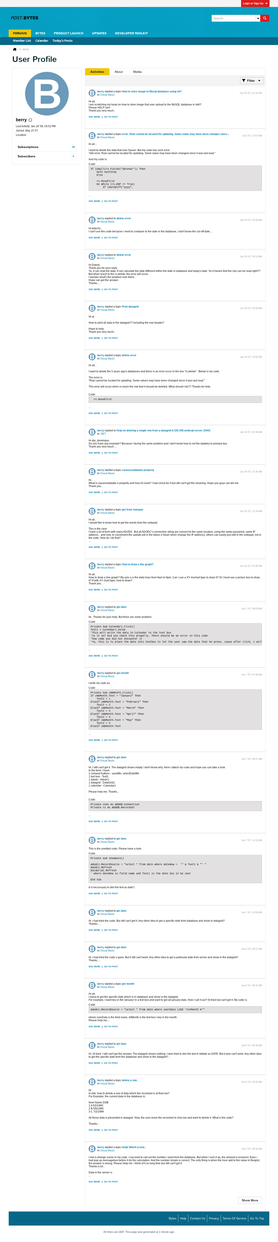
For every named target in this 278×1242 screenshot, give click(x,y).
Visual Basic (107, 94)
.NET (103, 433)
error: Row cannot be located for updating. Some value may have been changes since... (175, 134)
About (119, 71)
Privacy (214, 1218)
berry (100, 91)
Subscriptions (28, 147)
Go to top (257, 1218)
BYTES (40, 33)
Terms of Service (234, 1218)
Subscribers (26, 156)
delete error (123, 218)
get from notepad (132, 509)
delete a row (129, 1080)
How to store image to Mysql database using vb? (152, 91)
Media (137, 71)
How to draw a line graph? (138, 564)
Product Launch (68, 33)
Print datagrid (130, 306)
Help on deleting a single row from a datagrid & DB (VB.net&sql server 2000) (163, 430)
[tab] (97, 71)
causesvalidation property (138, 470)
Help (183, 1218)
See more (94, 117)
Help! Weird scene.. (134, 1147)
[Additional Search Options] (258, 18)
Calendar (41, 41)
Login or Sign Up (253, 3)
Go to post (111, 117)
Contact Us (197, 1218)
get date (121, 607)
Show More (250, 1200)
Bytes (172, 1218)
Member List (22, 41)
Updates (99, 33)
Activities (97, 71)
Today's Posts (63, 41)
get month (122, 673)
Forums (20, 33)
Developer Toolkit (131, 33)
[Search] (264, 18)
